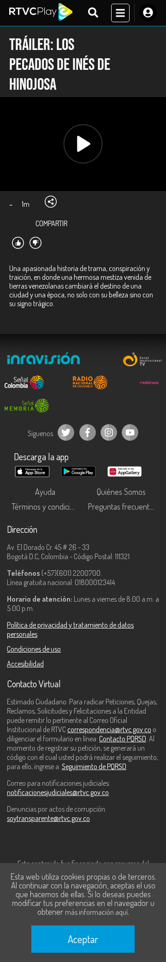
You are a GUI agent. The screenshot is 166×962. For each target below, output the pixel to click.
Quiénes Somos (121, 492)
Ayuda (45, 492)
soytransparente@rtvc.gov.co (48, 818)
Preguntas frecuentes (122, 506)
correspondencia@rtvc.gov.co (109, 729)
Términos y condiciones (47, 506)
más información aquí (96, 912)
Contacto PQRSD (122, 738)
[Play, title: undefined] (83, 144)
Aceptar (83, 938)
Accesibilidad (25, 663)
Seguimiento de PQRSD (94, 766)
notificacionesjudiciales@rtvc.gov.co (58, 792)
